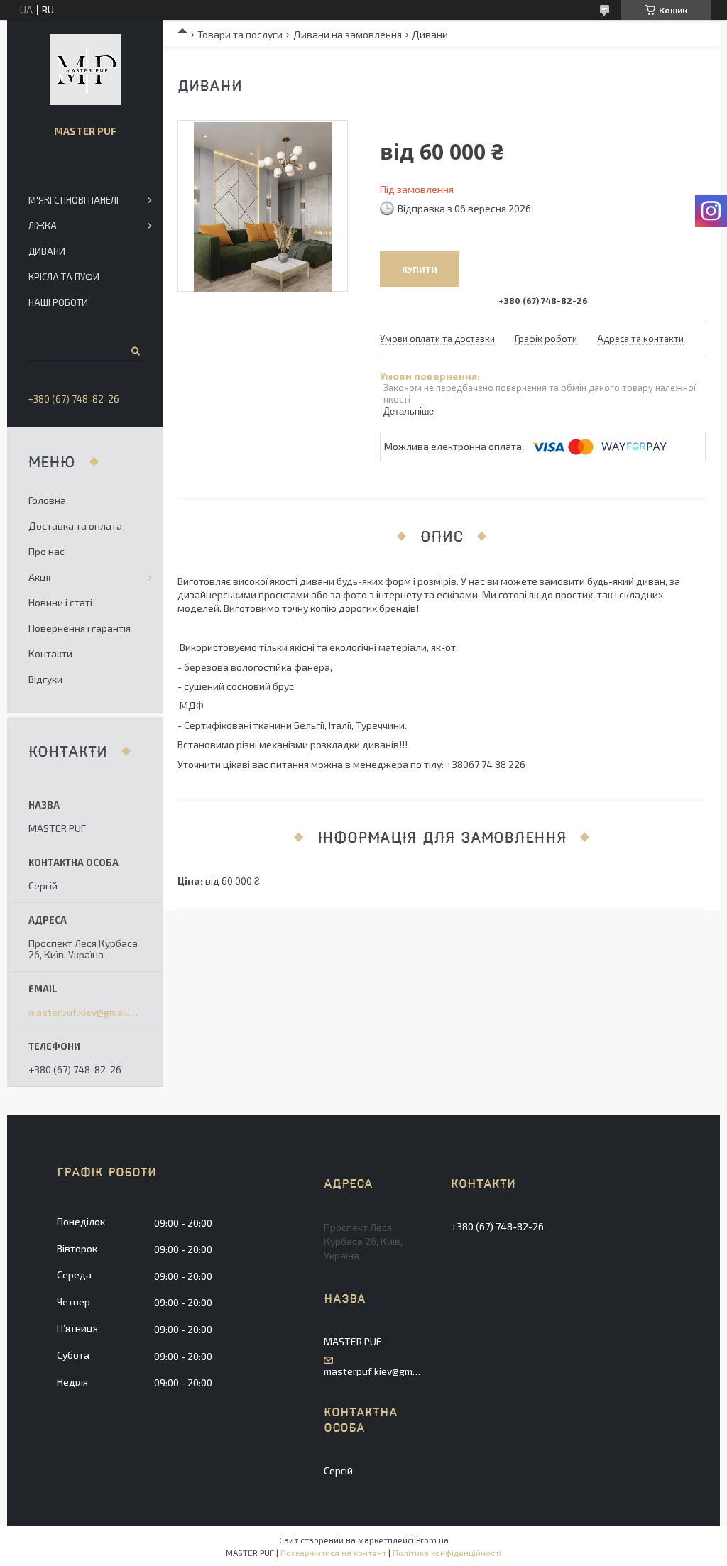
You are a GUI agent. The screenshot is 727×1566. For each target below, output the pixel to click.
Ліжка (42, 225)
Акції (39, 577)
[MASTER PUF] (85, 69)
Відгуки (45, 679)
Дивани (46, 251)
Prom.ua (432, 1540)
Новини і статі (60, 602)
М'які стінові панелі (73, 200)
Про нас (46, 551)
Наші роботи (58, 302)
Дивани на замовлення (347, 34)
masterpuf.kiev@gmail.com (85, 1012)
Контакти (50, 653)
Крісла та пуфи (63, 277)
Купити (419, 269)
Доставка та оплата (75, 526)
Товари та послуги (240, 34)
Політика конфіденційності (447, 1552)
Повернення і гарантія (79, 628)
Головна (47, 500)
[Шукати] (134, 350)
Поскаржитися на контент (333, 1552)
